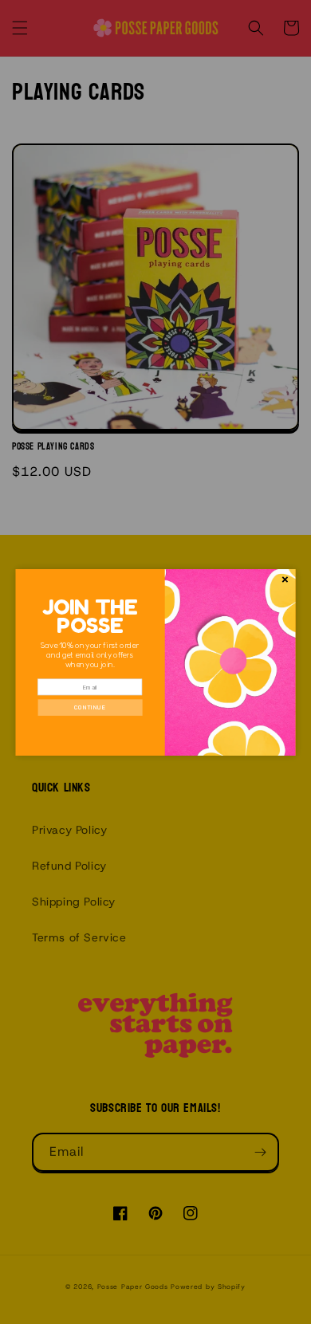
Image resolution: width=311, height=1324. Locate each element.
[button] (89, 707)
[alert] (156, 662)
